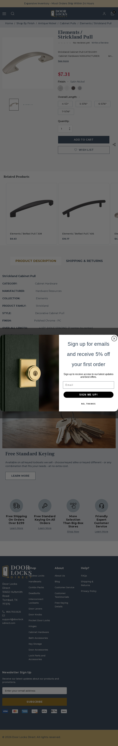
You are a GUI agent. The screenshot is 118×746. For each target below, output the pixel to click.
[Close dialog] (114, 338)
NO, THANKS (88, 404)
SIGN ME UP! (88, 394)
